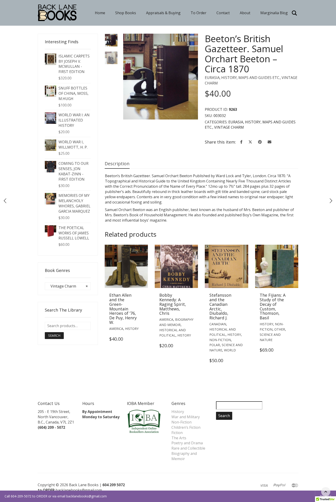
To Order (198, 12)
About (245, 12)
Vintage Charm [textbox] (68, 286)
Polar (214, 345)
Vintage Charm (229, 127)
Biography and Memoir (184, 456)
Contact (223, 12)
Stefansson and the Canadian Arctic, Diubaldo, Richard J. (220, 306)
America (116, 328)
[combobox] (68, 286)
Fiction (177, 432)
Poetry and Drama (187, 442)
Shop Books (125, 12)
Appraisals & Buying (163, 12)
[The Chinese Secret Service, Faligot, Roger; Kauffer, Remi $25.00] (331, 200)
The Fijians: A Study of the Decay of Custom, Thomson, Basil (272, 306)
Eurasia (212, 77)
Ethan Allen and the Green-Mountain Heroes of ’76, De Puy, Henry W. (123, 308)
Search (54, 335)
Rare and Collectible (188, 448)
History (229, 77)
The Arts (178, 437)
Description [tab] (117, 163)
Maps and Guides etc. (259, 77)
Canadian (217, 324)
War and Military (185, 416)
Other (279, 329)
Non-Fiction (220, 340)
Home (100, 12)
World (230, 350)
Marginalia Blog (274, 12)
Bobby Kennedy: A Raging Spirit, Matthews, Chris (172, 304)
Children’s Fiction (185, 427)
